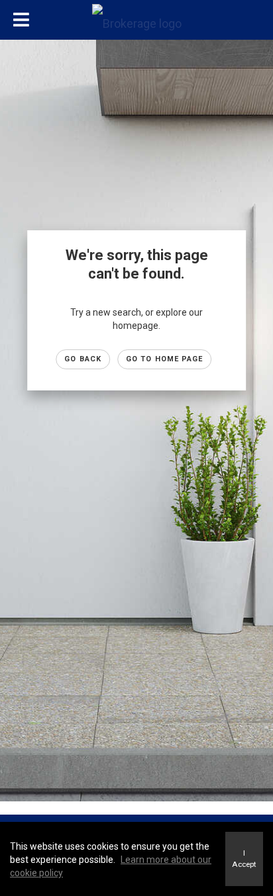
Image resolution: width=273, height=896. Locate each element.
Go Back (82, 359)
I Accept (244, 858)
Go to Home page (164, 359)
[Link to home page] (136, 20)
